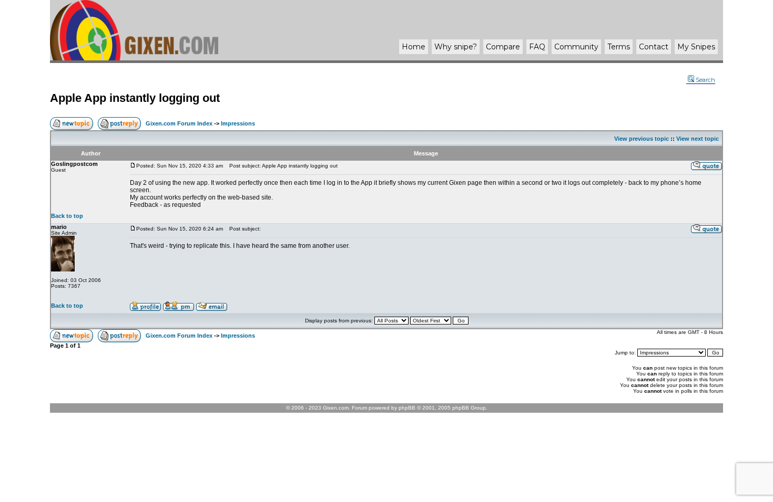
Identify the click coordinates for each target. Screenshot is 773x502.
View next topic (697, 138)
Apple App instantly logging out (135, 97)
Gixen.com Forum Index (179, 123)
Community (576, 46)
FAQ (537, 46)
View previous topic (641, 138)
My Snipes (696, 46)
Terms (618, 46)
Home (413, 46)
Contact (653, 46)
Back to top (67, 216)
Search (705, 79)
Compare (503, 46)
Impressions (238, 123)
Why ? (455, 46)
